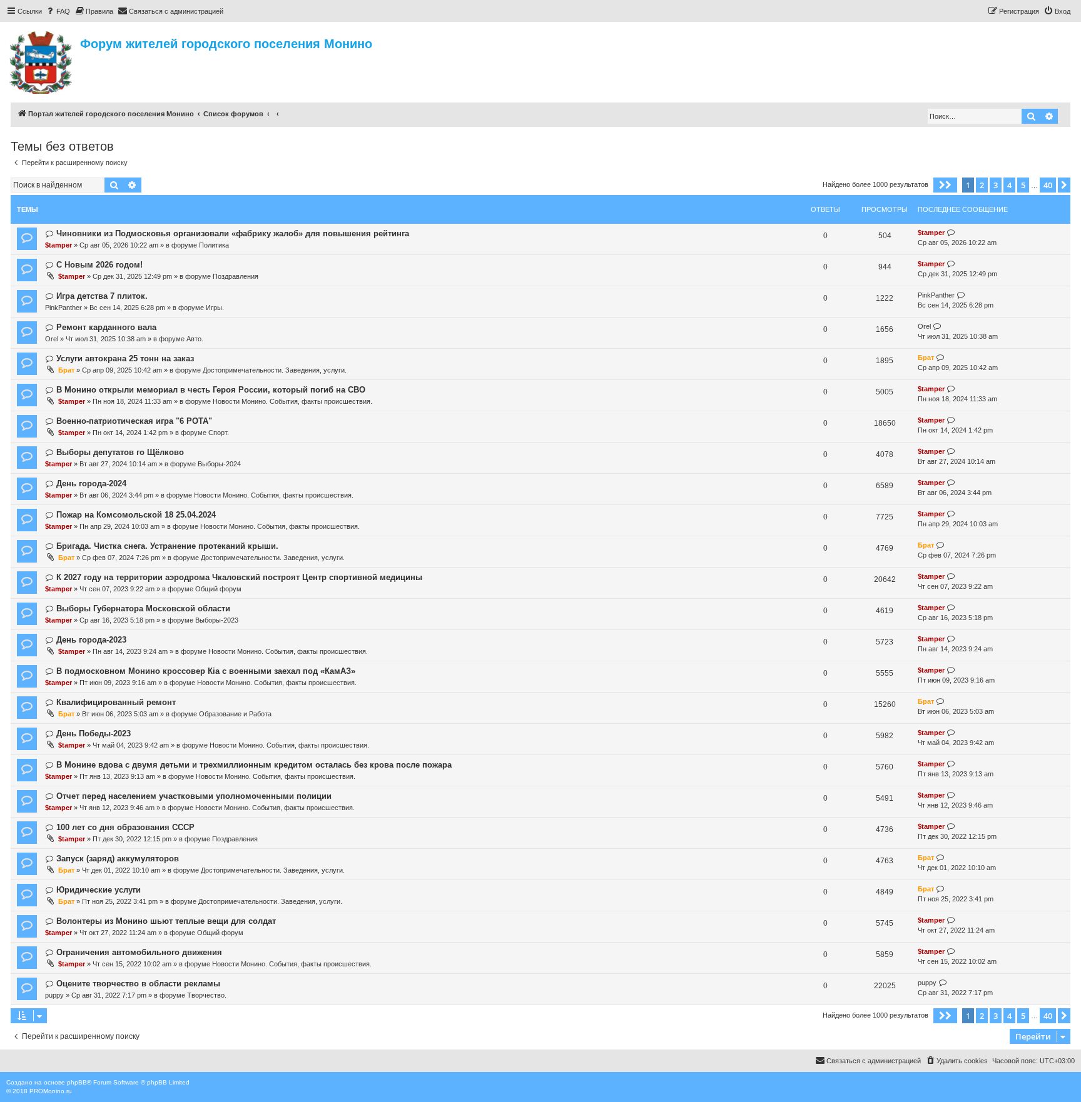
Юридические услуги (98, 889)
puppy (54, 995)
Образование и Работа (235, 714)
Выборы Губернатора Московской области (143, 608)
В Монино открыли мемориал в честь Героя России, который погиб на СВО (210, 389)
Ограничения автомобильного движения (139, 952)
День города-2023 (91, 639)
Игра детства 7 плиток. (102, 296)
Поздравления (235, 276)
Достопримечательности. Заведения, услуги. (275, 370)
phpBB (77, 1082)
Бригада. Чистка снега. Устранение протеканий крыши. (167, 546)
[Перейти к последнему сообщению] (951, 233)
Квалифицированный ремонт (116, 702)
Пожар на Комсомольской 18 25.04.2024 (136, 514)
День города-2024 (91, 483)
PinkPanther (63, 307)
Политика (214, 245)
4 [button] (1009, 185)
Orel (51, 339)
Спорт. (218, 432)
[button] (945, 185)
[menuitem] (57, 11)
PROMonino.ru (50, 1091)
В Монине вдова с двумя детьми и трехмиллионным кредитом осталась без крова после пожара (254, 764)
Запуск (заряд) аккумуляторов (117, 858)
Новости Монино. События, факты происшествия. (292, 401)
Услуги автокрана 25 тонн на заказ (125, 358)
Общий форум (218, 589)
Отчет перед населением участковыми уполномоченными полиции (194, 796)
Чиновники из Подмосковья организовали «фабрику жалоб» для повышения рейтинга (232, 233)
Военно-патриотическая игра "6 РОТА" (134, 421)
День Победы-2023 (93, 733)
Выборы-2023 (216, 620)
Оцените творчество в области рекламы (138, 983)
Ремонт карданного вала (106, 327)
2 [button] (982, 185)
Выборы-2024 (219, 464)
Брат (66, 370)
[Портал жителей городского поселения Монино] (41, 60)
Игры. (215, 307)
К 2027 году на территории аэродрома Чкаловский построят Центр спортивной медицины (239, 577)
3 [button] (995, 185)
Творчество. (206, 995)
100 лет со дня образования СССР (125, 827)
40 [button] (1047, 185)
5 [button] (1023, 185)
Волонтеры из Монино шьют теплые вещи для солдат (166, 921)
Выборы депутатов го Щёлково (120, 452)
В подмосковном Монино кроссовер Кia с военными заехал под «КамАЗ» (205, 671)
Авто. (194, 339)
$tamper (58, 245)
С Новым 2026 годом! (99, 264)
